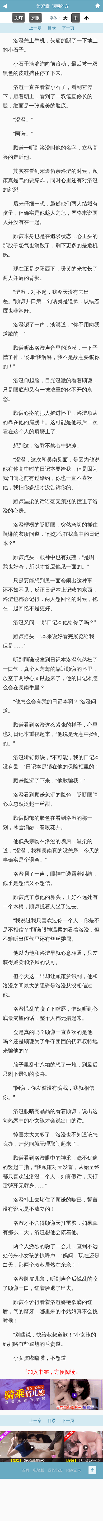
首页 (25, 1470)
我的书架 (55, 1470)
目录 (52, 28)
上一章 (35, 28)
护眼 (35, 18)
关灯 (18, 18)
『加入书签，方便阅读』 (51, 1372)
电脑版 (38, 1470)
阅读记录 (73, 1470)
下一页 (68, 28)
